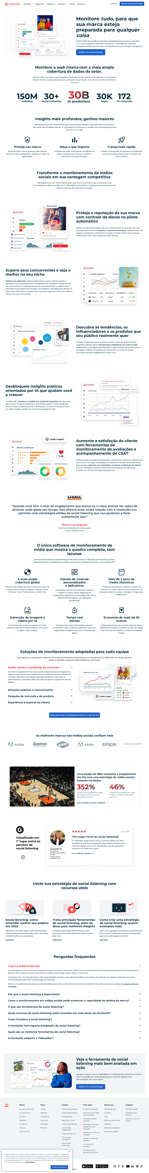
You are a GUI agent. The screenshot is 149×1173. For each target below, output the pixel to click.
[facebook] (118, 1166)
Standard (44, 1113)
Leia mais (9, 940)
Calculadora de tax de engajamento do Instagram (90, 1127)
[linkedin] (132, 1166)
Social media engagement (66, 1129)
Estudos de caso (110, 1109)
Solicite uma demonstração (132, 4)
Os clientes (23, 1124)
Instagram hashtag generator (90, 1120)
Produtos (27, 4)
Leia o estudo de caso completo (91, 803)
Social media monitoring (66, 1138)
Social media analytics (69, 1113)
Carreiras (22, 1117)
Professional (45, 1117)
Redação (22, 1128)
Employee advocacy (69, 1134)
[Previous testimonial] (18, 857)
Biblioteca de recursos (112, 1120)
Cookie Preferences (59, 1167)
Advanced (44, 1120)
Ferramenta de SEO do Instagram (91, 1134)
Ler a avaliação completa (81, 853)
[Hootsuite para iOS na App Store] (87, 1166)
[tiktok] (141, 1166)
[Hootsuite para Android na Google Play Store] (102, 1166)
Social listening (67, 1117)
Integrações (39, 4)
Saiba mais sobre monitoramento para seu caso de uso (74, 715)
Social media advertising (66, 1144)
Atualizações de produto (131, 1114)
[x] (122, 1166)
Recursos (61, 4)
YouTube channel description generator (90, 1151)
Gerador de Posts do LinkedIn (90, 1139)
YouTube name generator (88, 1145)
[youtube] (127, 1166)
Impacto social (24, 1131)
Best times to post (68, 1120)
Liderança (22, 1120)
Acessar (114, 4)
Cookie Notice (30, 1162)
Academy (107, 1113)
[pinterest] (136, 1166)
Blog (106, 1117)
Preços (72, 4)
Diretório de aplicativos (112, 1128)
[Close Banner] (69, 1151)
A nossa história (24, 1113)
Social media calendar (69, 1124)
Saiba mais (57, 940)
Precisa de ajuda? (132, 1109)
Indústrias (50, 4)
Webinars (107, 1124)
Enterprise (81, 4)
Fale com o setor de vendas (133, 1120)
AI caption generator (90, 1109)
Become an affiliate (111, 1131)
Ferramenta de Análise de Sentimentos (91, 1114)
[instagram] (114, 1166)
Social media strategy (69, 1109)
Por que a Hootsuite (26, 1109)
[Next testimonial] (23, 857)
